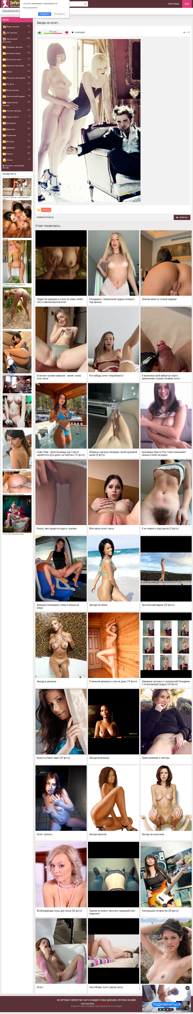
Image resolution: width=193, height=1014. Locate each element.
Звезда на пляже (98, 604)
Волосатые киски (13, 59)
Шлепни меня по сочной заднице (159, 299)
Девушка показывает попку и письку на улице (58, 606)
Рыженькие (11, 135)
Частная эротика (13, 111)
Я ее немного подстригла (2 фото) (160, 528)
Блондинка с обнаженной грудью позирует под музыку (112, 300)
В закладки (80, 32)
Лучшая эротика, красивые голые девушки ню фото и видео (96, 1006)
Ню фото (10, 84)
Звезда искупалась (99, 757)
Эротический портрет (15, 96)
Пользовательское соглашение (16, 11)
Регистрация (173, 4)
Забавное (10, 148)
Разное (9, 154)
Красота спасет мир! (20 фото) (53, 757)
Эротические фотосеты (10, 40)
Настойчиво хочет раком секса (106, 987)
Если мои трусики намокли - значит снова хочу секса (59, 377)
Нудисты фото (12, 117)
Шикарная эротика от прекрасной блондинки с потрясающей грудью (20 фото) (166, 683)
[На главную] (17, 4)
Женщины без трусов (15, 78)
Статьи (9, 160)
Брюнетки (10, 129)
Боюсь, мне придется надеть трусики (57, 528)
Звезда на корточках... (154, 834)
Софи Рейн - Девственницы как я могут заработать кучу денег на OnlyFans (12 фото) (61, 453)
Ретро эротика (12, 90)
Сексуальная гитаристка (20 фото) (160, 910)
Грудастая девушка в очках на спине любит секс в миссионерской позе (60, 300)
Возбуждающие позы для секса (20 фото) (59, 910)
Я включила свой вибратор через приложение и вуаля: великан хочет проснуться (161, 377)
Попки (9, 72)
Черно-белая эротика (10, 103)
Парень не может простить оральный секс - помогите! (113, 912)
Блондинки (11, 123)
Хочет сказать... (45, 834)
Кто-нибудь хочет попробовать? (106, 375)
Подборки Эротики (14, 47)
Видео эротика (12, 27)
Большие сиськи (13, 53)
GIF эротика (11, 33)
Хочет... (41, 987)
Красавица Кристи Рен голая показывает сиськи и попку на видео (164, 453)
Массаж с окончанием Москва (13, 167)
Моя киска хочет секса (101, 528)
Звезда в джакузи (46, 681)
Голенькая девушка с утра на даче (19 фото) (113, 681)
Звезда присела (97, 834)
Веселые (10, 141)
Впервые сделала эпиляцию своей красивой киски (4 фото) (113, 453)
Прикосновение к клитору (155, 757)
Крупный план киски (15, 66)
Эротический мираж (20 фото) (158, 604)
